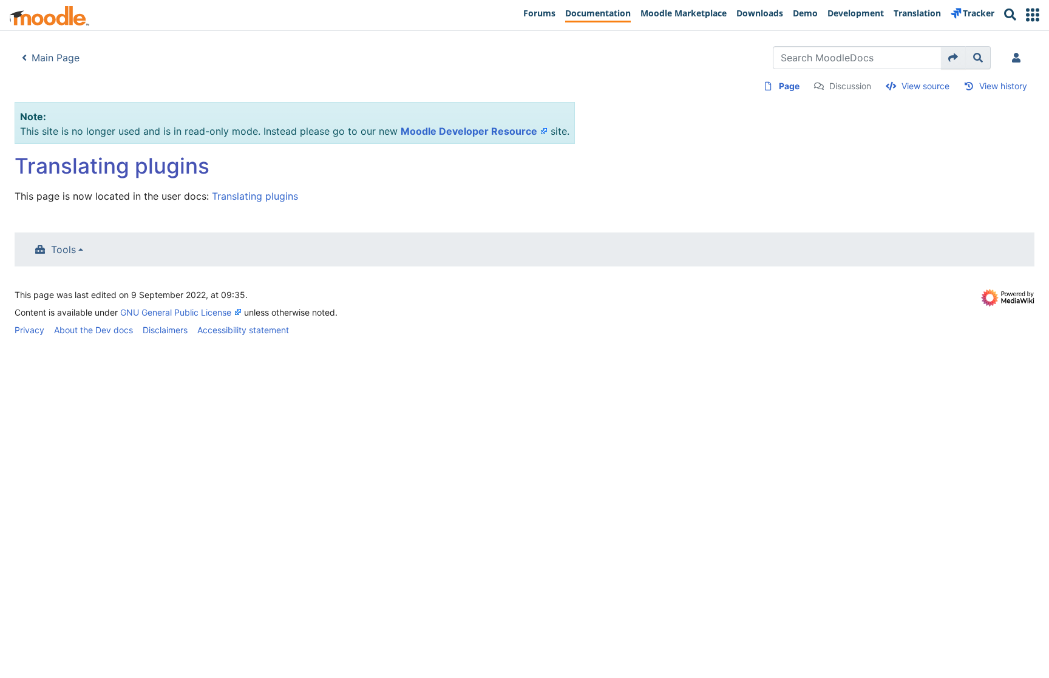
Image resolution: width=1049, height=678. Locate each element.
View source (925, 86)
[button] (1032, 15)
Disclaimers (165, 330)
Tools (63, 249)
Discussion (850, 86)
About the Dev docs (93, 330)
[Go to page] (953, 57)
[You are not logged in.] (1018, 58)
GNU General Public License (175, 312)
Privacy (29, 330)
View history (1003, 86)
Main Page (56, 58)
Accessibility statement (243, 330)
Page (789, 86)
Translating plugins (255, 196)
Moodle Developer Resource (469, 131)
